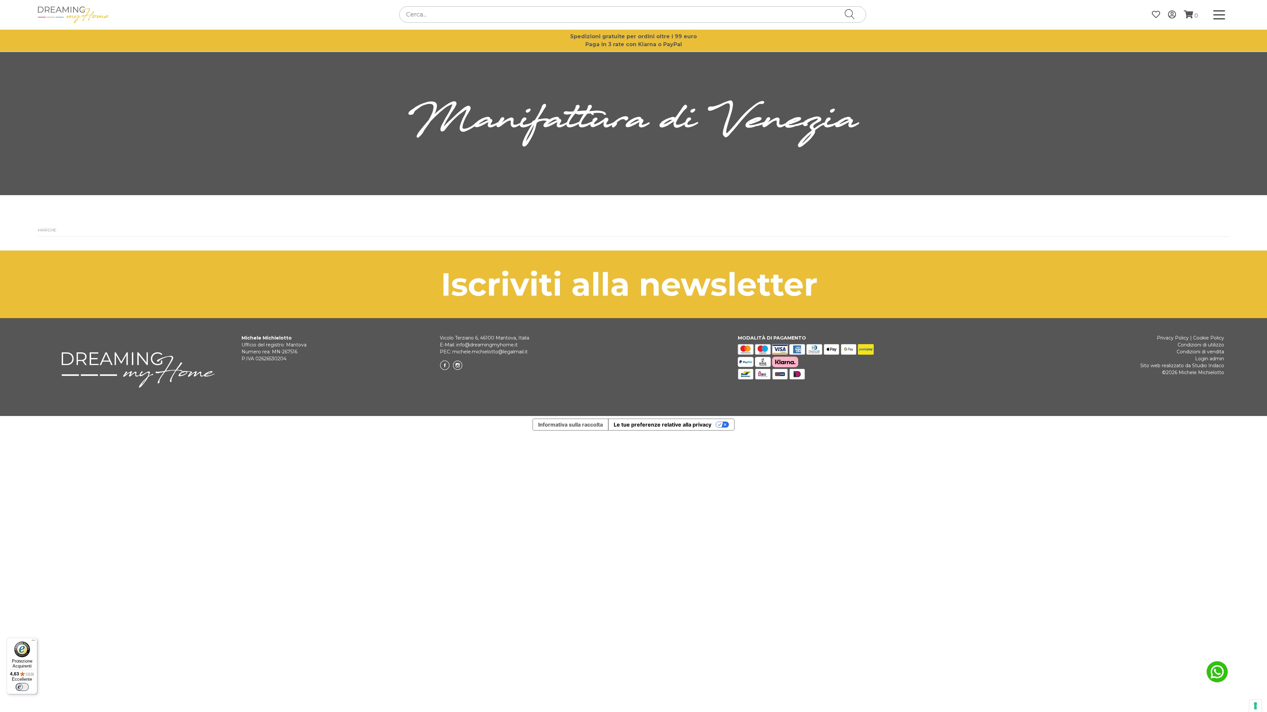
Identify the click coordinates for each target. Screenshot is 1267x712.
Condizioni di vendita (1200, 352)
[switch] (22, 687)
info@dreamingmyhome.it (487, 345)
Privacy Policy (1173, 338)
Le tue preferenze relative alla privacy (662, 424)
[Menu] (33, 642)
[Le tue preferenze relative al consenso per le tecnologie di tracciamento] (1255, 705)
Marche (47, 229)
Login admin (1209, 359)
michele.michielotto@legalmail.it (490, 352)
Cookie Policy (1208, 338)
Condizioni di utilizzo (1201, 345)
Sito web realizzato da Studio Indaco (1182, 366)
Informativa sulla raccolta (570, 424)
